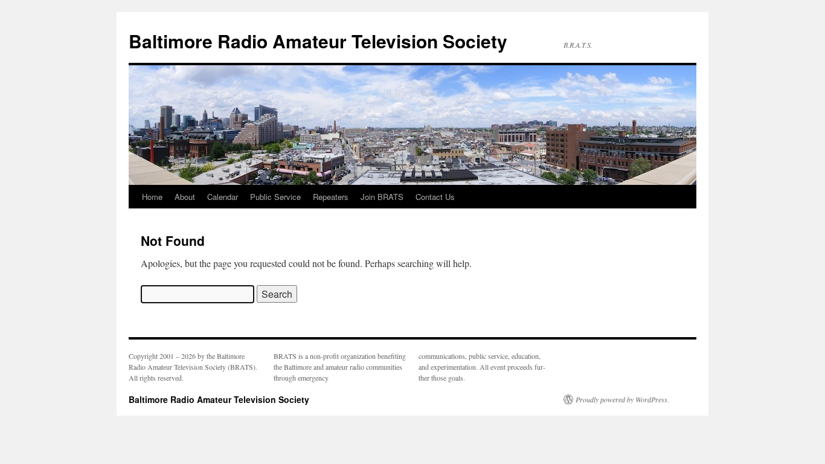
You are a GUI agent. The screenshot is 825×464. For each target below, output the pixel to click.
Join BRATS (382, 196)
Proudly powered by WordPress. (622, 399)
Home (152, 196)
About (185, 196)
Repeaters (330, 196)
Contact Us (435, 196)
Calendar (222, 196)
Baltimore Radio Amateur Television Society (318, 41)
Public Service (275, 196)
